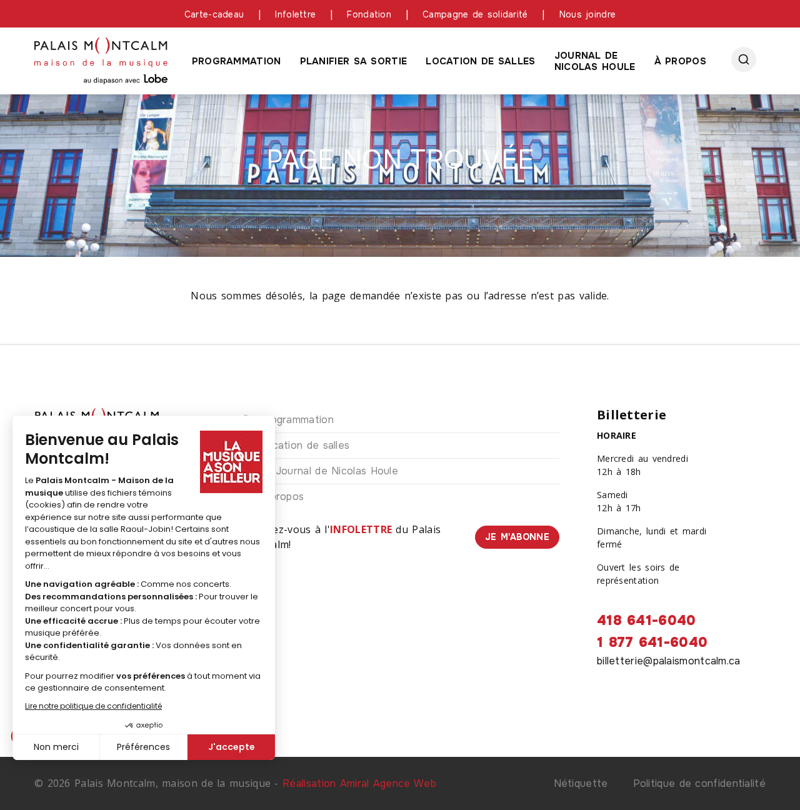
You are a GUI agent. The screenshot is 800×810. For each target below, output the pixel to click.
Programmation (236, 61)
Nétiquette (581, 783)
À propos (680, 61)
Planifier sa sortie (354, 61)
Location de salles (480, 61)
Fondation (369, 14)
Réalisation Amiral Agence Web (359, 783)
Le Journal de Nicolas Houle (328, 471)
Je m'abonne (517, 536)
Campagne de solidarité (475, 14)
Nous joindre (587, 14)
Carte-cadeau (214, 14)
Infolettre (295, 14)
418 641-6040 (646, 620)
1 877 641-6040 (652, 642)
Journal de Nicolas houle (595, 61)
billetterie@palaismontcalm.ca (669, 661)
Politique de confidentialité (699, 783)
